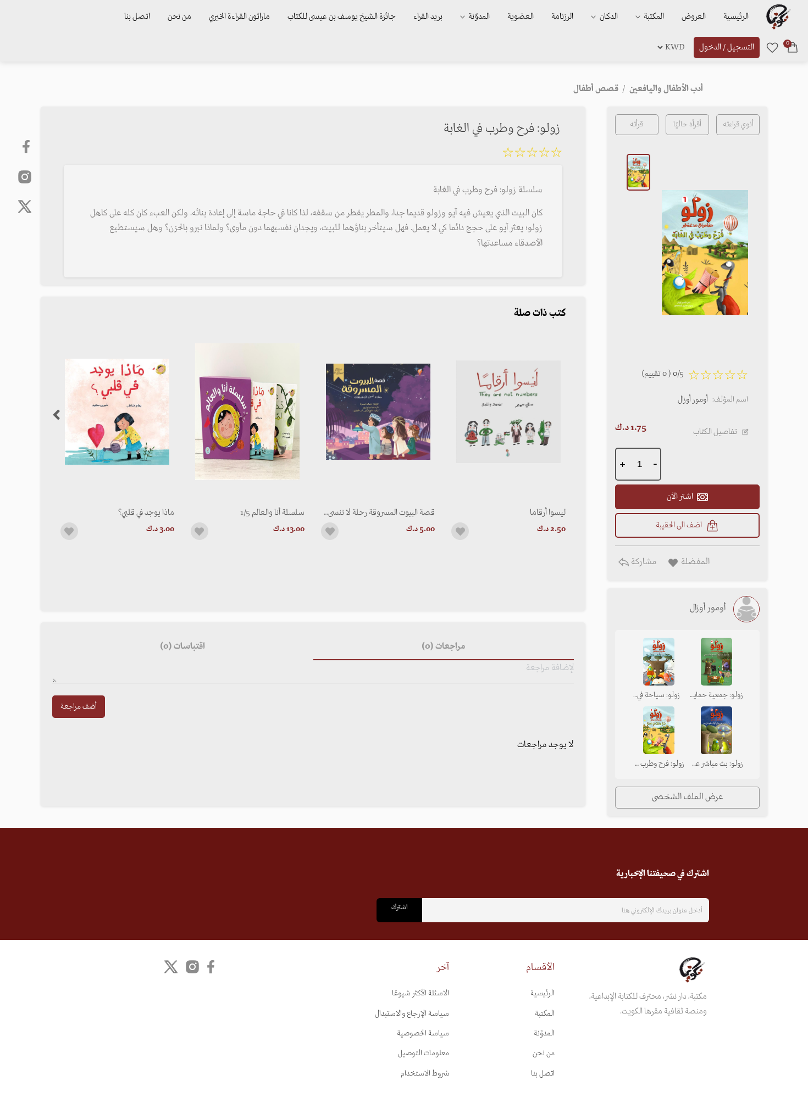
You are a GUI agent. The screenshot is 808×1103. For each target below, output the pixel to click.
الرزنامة (562, 16)
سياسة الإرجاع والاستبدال (412, 1014)
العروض (694, 16)
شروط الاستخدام (425, 1073)
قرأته (636, 124)
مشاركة (642, 562)
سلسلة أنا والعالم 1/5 (272, 512)
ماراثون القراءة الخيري (239, 16)
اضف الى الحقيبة (679, 525)
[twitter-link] (171, 967)
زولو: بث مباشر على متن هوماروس (716, 764)
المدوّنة (544, 1033)
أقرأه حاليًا (687, 124)
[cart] (792, 47)
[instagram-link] (24, 176)
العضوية (520, 16)
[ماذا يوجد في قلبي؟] (117, 412)
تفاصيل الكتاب (715, 432)
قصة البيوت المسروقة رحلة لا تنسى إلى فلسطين (381, 512)
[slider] (532, 154)
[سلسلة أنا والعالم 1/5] (248, 412)
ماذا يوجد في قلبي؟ (146, 512)
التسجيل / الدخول (726, 47)
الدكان (608, 16)
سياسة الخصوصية (423, 1033)
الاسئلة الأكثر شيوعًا (420, 993)
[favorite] (772, 47)
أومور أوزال (693, 399)
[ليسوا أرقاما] (508, 412)
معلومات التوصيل (423, 1053)
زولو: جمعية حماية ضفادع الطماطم (716, 696)
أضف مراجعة (78, 706)
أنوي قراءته (738, 124)
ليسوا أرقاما (547, 512)
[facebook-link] (27, 146)
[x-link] (24, 206)
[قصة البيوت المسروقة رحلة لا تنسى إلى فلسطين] (378, 412)
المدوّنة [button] (478, 16)
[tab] (443, 647)
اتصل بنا (137, 16)
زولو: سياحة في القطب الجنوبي (658, 696)
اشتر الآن (680, 497)
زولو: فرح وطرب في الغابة (658, 764)
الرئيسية (736, 16)
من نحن (179, 16)
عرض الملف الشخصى (687, 797)
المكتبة (653, 16)
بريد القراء (427, 16)
